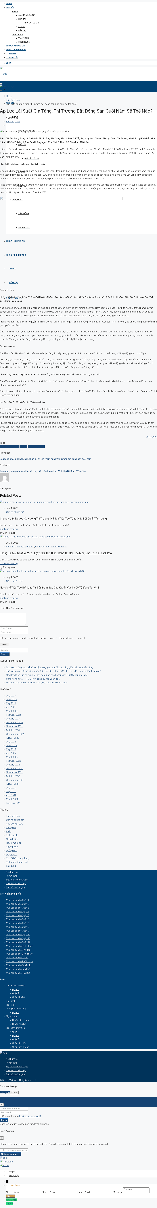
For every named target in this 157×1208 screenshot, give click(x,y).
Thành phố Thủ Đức (15, 985)
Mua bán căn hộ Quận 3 (17, 908)
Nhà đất (22, 19)
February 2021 (13, 803)
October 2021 (13, 776)
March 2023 (12, 711)
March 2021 (12, 799)
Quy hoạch (11, 854)
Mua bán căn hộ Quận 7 (17, 923)
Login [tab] (9, 1098)
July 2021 (11, 787)
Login (8, 63)
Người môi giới (13, 843)
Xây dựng (11, 866)
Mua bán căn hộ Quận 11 (18, 938)
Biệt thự (22, 30)
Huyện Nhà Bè (19, 1024)
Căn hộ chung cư (26, 15)
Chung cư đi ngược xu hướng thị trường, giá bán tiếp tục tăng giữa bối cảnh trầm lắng (53, 518)
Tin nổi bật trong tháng (17, 858)
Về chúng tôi (12, 872)
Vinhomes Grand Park (17, 862)
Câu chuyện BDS (58, 546)
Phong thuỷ (12, 846)
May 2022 (11, 749)
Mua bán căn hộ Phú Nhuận (19, 961)
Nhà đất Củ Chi (32, 23)
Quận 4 (15, 1031)
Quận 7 (15, 1035)
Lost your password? (30, 1116)
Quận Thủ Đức (19, 997)
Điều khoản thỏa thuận (17, 879)
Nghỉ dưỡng (12, 839)
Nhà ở (15, 11)
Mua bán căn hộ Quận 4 (17, 911)
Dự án (9, 4)
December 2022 (14, 722)
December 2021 (14, 768)
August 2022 (12, 737)
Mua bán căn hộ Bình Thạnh (19, 954)
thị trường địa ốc (36, 446)
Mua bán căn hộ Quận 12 (18, 942)
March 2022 (12, 757)
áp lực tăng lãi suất (9, 446)
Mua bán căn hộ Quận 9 (17, 931)
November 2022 (14, 726)
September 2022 (15, 734)
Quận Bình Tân (19, 1043)
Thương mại (17, 34)
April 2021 (11, 795)
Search (4, 654)
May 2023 (11, 703)
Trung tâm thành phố (16, 1008)
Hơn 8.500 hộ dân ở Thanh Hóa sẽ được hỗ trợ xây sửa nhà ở (36, 682)
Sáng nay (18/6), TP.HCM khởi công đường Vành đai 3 (33, 678)
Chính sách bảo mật (16, 883)
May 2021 (11, 791)
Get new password (10, 1154)
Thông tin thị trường (16, 50)
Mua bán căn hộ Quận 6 (17, 919)
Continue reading (9, 529)
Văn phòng (23, 38)
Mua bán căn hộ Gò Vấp (17, 957)
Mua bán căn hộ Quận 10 (18, 934)
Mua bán (10, 7)
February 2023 (13, 714)
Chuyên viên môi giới (15, 46)
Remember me (11, 1116)
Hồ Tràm (10, 1005)
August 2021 (12, 783)
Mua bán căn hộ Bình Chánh (19, 946)
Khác (8, 831)
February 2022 (13, 760)
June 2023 (11, 699)
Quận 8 (15, 1039)
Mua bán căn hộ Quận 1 (17, 900)
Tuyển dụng (11, 876)
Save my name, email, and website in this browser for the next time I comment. (44, 638)
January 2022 (13, 764)
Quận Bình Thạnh (20, 1047)
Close (14, 1092)
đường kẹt (11, 827)
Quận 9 (15, 993)
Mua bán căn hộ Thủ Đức (18, 973)
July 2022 (11, 741)
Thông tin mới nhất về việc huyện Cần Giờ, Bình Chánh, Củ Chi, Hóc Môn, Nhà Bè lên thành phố (56, 553)
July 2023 (11, 695)
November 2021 (14, 772)
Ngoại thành (12, 1016)
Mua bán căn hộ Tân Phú (18, 969)
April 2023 (11, 707)
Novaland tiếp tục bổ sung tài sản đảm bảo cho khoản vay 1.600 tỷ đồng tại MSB (50, 587)
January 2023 (13, 718)
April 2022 (11, 753)
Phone (9, 1203)
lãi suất (23, 446)
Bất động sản (13, 100)
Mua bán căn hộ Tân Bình (18, 965)
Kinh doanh (11, 835)
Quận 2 (15, 989)
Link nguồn (151, 436)
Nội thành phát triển (15, 1028)
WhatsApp (11, 1199)
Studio (21, 27)
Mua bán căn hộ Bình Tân (18, 950)
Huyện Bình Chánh (21, 1020)
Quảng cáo (11, 850)
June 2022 (11, 745)
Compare (5, 1092)
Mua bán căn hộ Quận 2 (17, 904)
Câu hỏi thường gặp (15, 887)
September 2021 (15, 780)
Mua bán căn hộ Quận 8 (17, 927)
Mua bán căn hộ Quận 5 (17, 915)
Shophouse (24, 42)
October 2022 (13, 730)
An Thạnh (10, 1001)
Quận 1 (15, 1012)
